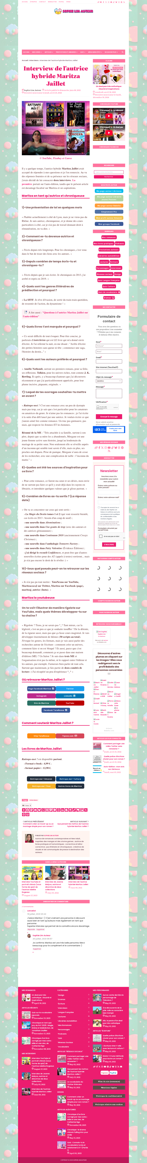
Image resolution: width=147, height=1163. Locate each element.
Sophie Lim (102, 634)
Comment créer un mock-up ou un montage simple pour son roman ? (78, 1099)
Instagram (41, 696)
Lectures (104, 262)
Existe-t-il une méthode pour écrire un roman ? (113, 1057)
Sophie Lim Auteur (32, 90)
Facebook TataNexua (54, 710)
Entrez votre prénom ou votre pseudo (107, 486)
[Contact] (101, 1)
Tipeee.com (68, 736)
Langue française (73, 1012)
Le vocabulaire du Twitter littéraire (75, 1083)
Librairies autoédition (108, 256)
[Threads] (119, 1)
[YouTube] (111, 1)
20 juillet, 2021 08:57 (42, 938)
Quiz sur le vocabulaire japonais (42, 1013)
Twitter (70, 689)
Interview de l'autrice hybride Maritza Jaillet (78, 883)
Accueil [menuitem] (26, 52)
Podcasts (119, 243)
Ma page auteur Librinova (109, 191)
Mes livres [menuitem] (36, 52)
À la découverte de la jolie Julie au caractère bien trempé (113, 1010)
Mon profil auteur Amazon (109, 218)
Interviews (34, 60)
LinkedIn (68, 696)
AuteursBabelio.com (109, 729)
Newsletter (52, 2)
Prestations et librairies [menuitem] (66, 52)
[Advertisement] (73, 30)
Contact (42, 2)
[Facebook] (97, 1066)
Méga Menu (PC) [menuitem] (94, 52)
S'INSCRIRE (109, 545)
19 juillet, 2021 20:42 (36, 914)
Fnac (41, 786)
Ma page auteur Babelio (109, 206)
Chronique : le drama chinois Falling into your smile (77, 1132)
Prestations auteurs (108, 249)
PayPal (61, 2)
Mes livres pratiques (103, 243)
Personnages (102, 268)
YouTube (70, 703)
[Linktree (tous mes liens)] (98, 1)
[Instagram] (109, 1)
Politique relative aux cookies (109, 1104)
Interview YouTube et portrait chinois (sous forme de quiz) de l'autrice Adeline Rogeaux (31, 887)
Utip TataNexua (41, 736)
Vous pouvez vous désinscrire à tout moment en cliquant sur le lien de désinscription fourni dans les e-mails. (109, 523)
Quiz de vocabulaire (107, 292)
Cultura (70, 779)
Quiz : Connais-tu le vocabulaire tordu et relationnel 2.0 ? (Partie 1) (77, 1146)
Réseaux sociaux (104, 274)
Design (117, 274)
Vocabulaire (73, 1046)
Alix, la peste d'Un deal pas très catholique (112, 1021)
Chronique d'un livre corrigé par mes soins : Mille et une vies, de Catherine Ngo (42, 1042)
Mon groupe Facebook (109, 224)
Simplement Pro (109, 212)
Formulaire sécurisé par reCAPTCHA (107, 529)
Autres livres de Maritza (70, 786)
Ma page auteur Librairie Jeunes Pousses (109, 198)
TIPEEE (68, 2)
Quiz (73, 1038)
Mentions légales (109, 1088)
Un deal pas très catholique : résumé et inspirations (109, 87)
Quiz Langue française (109, 280)
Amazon (41, 779)
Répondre (31, 929)
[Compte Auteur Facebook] (103, 1)
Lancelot (31, 910)
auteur (105, 640)
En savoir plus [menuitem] (110, 52)
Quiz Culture (109, 286)
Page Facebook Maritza (39, 689)
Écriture (114, 262)
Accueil (25, 2)
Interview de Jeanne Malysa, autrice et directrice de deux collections (54, 886)
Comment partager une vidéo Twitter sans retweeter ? (114, 746)
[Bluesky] (116, 1)
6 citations (101, 636)
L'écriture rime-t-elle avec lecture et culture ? (113, 1047)
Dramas (107, 298)
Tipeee (104, 1073)
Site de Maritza (41, 703)
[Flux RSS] (124, 1)
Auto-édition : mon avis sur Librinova (114, 767)
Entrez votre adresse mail (108, 497)
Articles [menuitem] (48, 52)
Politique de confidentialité (109, 1096)
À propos (33, 2)
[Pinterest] (121, 1)
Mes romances (109, 237)
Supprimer (40, 929)
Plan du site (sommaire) (109, 1081)
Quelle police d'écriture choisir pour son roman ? (114, 757)
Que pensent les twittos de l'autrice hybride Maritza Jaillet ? (77, 1071)
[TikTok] (114, 1)
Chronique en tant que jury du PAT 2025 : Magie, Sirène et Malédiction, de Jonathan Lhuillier (42, 1027)
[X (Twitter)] (106, 1)
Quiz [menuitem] (82, 52)
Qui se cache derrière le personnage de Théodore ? (113, 997)
